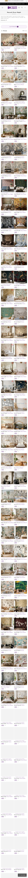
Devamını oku (3, 20)
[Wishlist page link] (19, 7)
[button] (2, 7)
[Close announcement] (26, 1)
